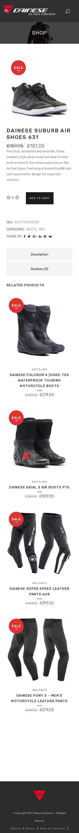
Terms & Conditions (52, 828)
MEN (42, 229)
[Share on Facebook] (24, 236)
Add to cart (39, 198)
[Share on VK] (50, 236)
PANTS (43, 583)
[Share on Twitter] (29, 236)
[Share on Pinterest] (45, 236)
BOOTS (31, 229)
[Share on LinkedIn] (40, 236)
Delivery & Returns (23, 828)
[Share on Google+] (35, 236)
